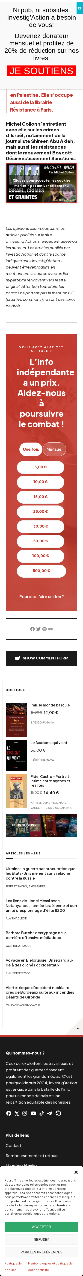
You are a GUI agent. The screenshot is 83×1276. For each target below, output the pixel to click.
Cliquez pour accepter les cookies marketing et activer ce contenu (42, 183)
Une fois (31, 449)
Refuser (42, 1239)
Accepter (41, 1226)
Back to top (74, 1026)
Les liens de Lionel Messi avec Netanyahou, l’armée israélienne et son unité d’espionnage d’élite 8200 (41, 905)
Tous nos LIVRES (26, 825)
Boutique (15, 690)
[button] (76, 1171)
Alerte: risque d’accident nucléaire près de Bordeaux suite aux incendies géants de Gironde (40, 992)
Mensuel (54, 449)
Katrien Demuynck (44, 802)
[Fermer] (80, 8)
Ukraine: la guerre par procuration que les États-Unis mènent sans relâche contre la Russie (40, 873)
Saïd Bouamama (42, 722)
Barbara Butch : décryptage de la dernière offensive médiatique (36, 935)
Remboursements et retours (32, 1155)
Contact (13, 1145)
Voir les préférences (41, 1252)
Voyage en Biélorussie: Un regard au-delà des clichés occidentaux (40, 962)
